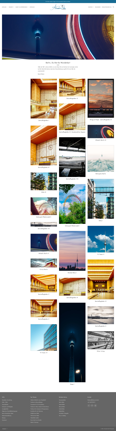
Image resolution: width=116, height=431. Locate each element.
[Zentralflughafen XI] (44, 145)
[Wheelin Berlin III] (101, 131)
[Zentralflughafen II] (44, 308)
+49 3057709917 (91, 402)
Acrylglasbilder (5, 409)
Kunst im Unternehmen (21, 7)
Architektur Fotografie (63, 413)
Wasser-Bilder (62, 404)
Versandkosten (5, 404)
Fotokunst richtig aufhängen (37, 402)
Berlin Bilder (61, 402)
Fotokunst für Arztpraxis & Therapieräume (39, 409)
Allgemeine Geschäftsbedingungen (9, 411)
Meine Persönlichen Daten (7, 413)
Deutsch (90, 7)
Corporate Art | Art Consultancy (37, 404)
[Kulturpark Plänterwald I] (72, 204)
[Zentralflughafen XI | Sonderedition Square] (72, 117)
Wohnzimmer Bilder (35, 415)
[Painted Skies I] (72, 251)
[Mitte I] (101, 199)
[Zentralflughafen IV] (72, 87)
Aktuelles (32, 7)
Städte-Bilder (61, 411)
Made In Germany (34, 422)
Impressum (4, 420)
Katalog (4, 7)
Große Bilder (62, 409)
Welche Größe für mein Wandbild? (38, 400)
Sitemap (4, 418)
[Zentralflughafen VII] (44, 224)
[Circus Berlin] (44, 263)
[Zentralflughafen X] (101, 315)
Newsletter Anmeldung (7, 400)
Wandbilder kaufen (35, 418)
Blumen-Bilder (62, 406)
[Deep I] (72, 342)
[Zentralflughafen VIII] (72, 157)
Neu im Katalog (62, 415)
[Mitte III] (44, 181)
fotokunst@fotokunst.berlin (93, 400)
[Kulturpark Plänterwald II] (44, 206)
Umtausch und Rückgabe (7, 406)
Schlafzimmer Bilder (35, 413)
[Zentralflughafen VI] (101, 279)
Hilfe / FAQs (5, 402)
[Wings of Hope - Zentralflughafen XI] (101, 98)
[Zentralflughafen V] (44, 283)
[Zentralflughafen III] (72, 287)
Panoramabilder (62, 400)
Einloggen (98, 7)
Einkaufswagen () (106, 7)
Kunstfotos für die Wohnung (37, 411)
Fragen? (11, 7)
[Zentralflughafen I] (44, 98)
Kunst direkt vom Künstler (36, 420)
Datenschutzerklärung (6, 415)
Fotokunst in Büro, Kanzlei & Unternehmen (40, 406)
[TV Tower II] (101, 239)
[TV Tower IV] (44, 337)
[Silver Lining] (101, 340)
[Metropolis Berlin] (101, 158)
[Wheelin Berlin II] (44, 243)
